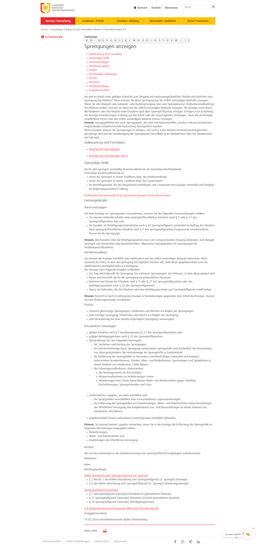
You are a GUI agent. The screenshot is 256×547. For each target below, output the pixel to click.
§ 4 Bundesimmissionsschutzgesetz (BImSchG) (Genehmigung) (121, 508)
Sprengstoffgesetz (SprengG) (101, 490)
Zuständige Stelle (99, 58)
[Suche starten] (213, 6)
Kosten (93, 78)
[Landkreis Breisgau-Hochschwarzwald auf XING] (190, 542)
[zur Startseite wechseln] (58, 12)
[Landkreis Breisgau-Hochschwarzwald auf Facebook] (175, 542)
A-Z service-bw (54, 37)
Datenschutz (102, 541)
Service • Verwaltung (58, 21)
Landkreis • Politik (93, 21)
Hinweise (94, 82)
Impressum (120, 541)
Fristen (93, 70)
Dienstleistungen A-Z (116, 29)
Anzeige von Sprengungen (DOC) (108, 156)
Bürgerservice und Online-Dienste (83, 29)
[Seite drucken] (103, 530)
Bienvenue (171, 8)
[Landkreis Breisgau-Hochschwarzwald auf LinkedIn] (198, 542)
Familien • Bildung (128, 21)
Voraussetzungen (99, 62)
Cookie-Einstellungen (77, 541)
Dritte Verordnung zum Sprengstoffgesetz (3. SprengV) (116, 475)
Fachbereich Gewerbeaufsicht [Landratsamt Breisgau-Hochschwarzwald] (127, 195)
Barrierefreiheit (52, 541)
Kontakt (156, 8)
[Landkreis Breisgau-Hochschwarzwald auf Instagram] (183, 542)
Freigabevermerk (99, 90)
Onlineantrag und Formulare (105, 54)
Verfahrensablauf (99, 66)
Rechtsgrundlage (99, 86)
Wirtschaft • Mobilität (163, 21)
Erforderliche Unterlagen (103, 74)
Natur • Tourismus (198, 21)
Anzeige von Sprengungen (104, 149)
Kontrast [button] (142, 8)
